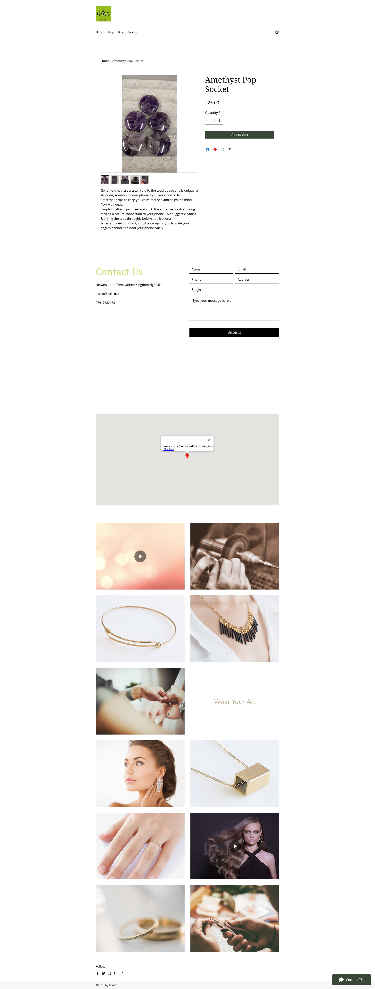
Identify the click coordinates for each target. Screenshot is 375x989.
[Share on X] (230, 149)
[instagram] (109, 973)
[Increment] (219, 120)
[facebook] (98, 973)
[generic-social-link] (121, 973)
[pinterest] (115, 973)
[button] (277, 32)
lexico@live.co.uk (108, 294)
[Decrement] (208, 120)
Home (105, 61)
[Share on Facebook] (207, 149)
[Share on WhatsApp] (222, 149)
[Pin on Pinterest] (215, 149)
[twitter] (103, 973)
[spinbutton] (214, 120)
